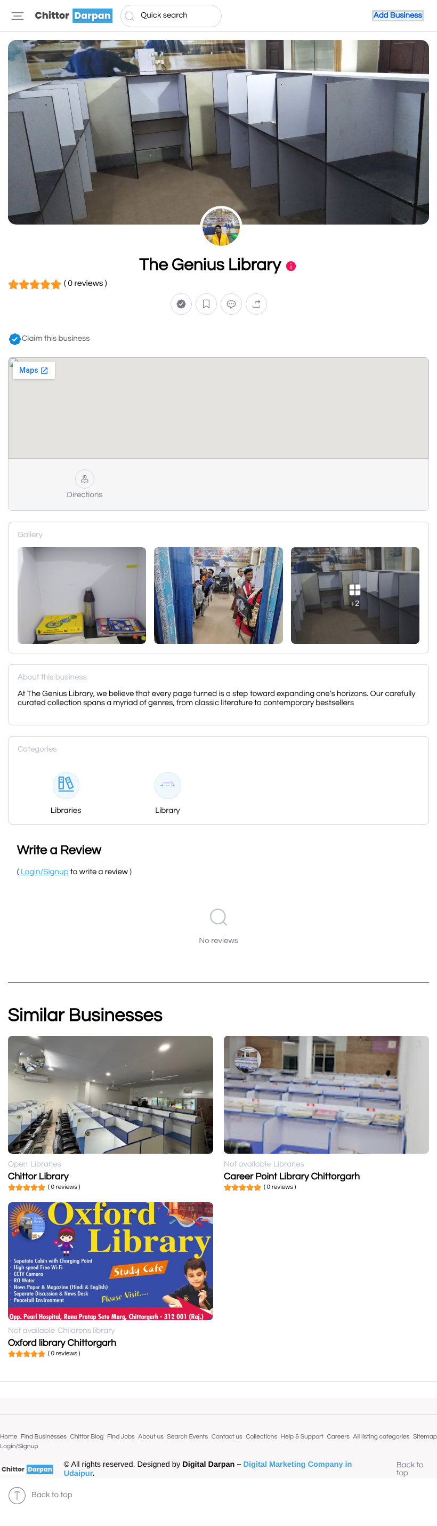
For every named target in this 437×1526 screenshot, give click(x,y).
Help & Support (302, 1436)
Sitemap (425, 1436)
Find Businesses (44, 1436)
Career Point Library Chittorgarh (292, 1176)
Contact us (227, 1436)
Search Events (187, 1436)
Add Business (398, 16)
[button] (181, 304)
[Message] (231, 304)
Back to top (410, 1469)
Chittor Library (38, 1176)
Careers (338, 1436)
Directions (84, 495)
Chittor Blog (86, 1436)
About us (151, 1436)
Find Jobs (121, 1436)
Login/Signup (19, 1446)
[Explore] (17, 16)
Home (8, 1436)
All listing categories (381, 1436)
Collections (261, 1436)
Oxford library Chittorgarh (62, 1343)
